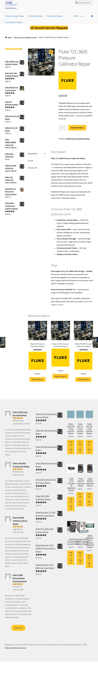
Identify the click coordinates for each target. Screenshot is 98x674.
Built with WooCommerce (15, 647)
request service (57, 304)
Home (10, 37)
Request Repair (77, 127)
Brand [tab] (30, 160)
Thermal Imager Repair (14, 16)
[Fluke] (67, 80)
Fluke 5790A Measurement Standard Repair (20, 578)
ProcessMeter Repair (13, 22)
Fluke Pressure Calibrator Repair (25, 37)
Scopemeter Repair (55, 16)
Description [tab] (33, 153)
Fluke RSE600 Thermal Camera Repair (20, 520)
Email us (86, 301)
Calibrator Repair (35, 16)
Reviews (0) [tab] (32, 168)
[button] (51, 52)
